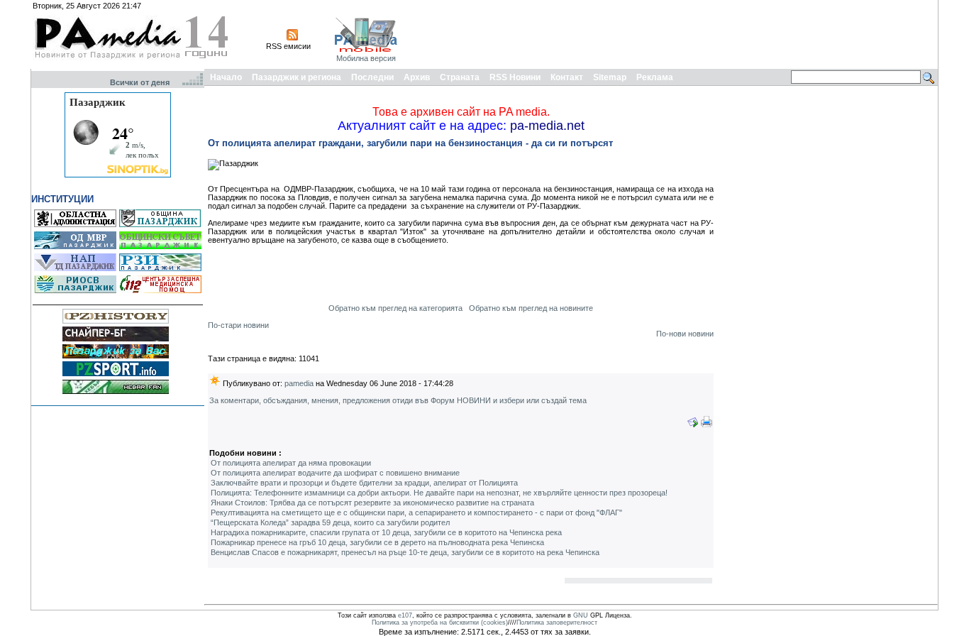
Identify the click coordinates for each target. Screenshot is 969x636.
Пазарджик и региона (296, 77)
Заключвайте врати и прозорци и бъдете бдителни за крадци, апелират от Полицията (364, 482)
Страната (460, 77)
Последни (372, 77)
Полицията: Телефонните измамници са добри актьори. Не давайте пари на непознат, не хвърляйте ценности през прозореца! (439, 492)
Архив (417, 77)
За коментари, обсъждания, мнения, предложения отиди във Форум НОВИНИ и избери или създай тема (398, 400)
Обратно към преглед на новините (531, 308)
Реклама (654, 77)
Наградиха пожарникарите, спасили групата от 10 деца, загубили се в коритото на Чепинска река (386, 532)
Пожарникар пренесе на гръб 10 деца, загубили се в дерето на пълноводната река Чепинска (377, 542)
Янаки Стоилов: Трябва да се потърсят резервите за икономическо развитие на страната (372, 502)
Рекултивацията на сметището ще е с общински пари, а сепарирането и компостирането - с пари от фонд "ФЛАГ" (416, 512)
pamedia (299, 383)
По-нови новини (685, 333)
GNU (580, 615)
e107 (405, 615)
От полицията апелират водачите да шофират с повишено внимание (335, 472)
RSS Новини (515, 77)
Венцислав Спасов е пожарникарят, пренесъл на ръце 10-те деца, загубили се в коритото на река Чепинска (405, 552)
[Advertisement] (677, 34)
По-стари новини (238, 325)
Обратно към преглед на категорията (395, 308)
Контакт (566, 77)
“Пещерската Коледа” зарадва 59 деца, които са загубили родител (330, 522)
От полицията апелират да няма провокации (291, 463)
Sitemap (609, 77)
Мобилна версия (366, 58)
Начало (226, 77)
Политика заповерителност (556, 622)
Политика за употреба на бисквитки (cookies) (440, 622)
